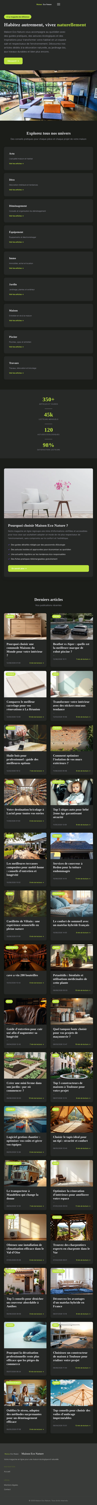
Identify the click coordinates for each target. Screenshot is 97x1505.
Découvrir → (13, 61)
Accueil (7, 1471)
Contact (7, 1489)
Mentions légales (11, 1485)
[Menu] (58, 4)
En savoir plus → (19, 568)
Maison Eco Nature (32, 1453)
